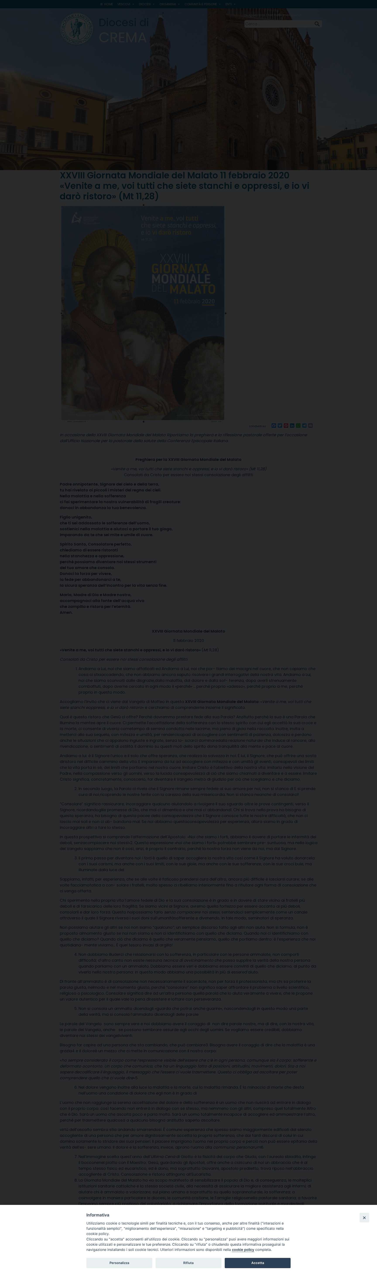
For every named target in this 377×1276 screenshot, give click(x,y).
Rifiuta (188, 1263)
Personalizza (119, 1263)
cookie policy (243, 1249)
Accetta (257, 1263)
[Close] (364, 1217)
